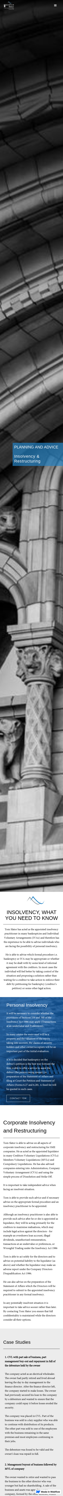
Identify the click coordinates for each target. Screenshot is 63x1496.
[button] (41, 5)
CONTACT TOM (18, 1098)
